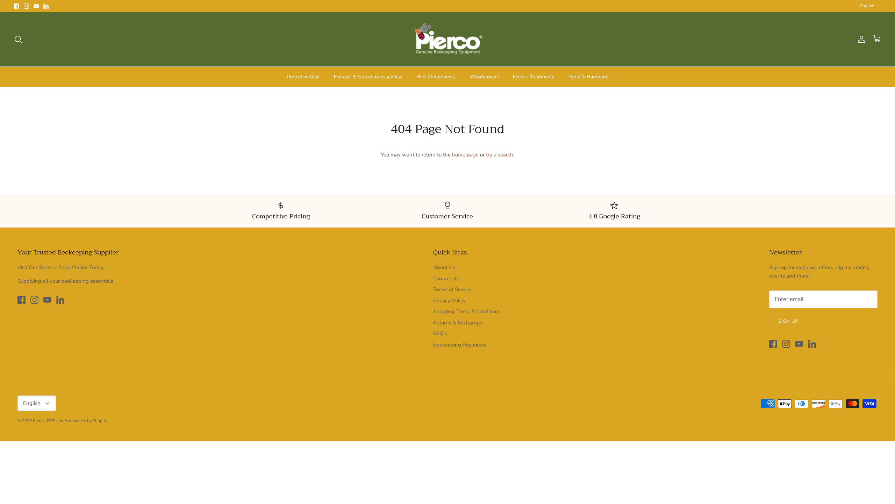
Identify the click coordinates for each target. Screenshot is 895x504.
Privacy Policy (449, 300)
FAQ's (440, 333)
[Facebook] (16, 6)
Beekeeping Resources (459, 344)
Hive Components (436, 77)
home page (465, 154)
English (867, 6)
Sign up (788, 321)
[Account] (860, 39)
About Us (444, 267)
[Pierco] (447, 39)
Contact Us (446, 278)
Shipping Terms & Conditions (467, 311)
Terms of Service (452, 289)
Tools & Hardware (588, 77)
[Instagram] (26, 6)
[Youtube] (36, 6)
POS (51, 421)
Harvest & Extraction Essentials (368, 77)
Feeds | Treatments (533, 77)
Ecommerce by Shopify (85, 421)
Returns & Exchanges (458, 322)
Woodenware (484, 77)
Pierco (39, 421)
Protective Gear (303, 77)
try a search (499, 154)
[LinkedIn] (46, 6)
